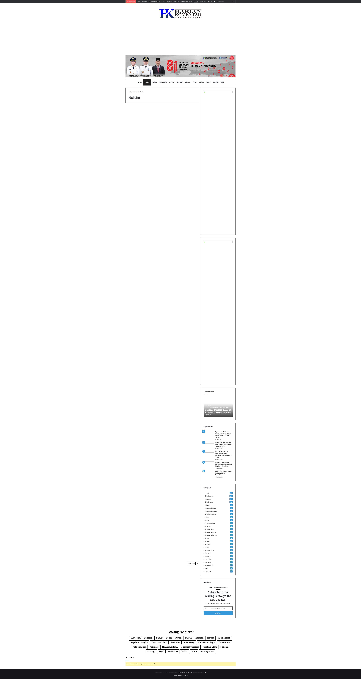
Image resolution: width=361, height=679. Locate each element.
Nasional (154, 82)
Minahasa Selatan (210, 508)
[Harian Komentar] (180, 13)
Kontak (186, 675)
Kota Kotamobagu (210, 514)
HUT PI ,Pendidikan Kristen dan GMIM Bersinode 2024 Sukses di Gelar (223, 454)
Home (131, 92)
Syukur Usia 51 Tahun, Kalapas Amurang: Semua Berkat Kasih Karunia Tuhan (223, 434)
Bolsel (207, 538)
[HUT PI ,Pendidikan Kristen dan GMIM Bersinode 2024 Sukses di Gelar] (209, 454)
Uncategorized (209, 550)
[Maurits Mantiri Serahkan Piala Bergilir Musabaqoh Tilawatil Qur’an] (209, 445)
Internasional (163, 82)
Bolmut (207, 505)
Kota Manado (209, 496)
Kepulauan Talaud (210, 532)
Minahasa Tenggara (211, 511)
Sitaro (207, 517)
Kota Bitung (209, 502)
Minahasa (208, 499)
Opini (222, 82)
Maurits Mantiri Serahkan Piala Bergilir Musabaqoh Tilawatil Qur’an (223, 444)
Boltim (207, 520)
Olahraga (201, 82)
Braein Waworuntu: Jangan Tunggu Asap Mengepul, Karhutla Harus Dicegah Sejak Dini (162, 1)
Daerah (147, 82)
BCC (205, 672)
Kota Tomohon (209, 529)
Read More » (133, 169)
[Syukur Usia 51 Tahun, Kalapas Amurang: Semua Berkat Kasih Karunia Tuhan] (209, 434)
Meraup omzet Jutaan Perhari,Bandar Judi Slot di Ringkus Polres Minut (223, 464)
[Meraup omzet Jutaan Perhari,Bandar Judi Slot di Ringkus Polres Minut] (209, 465)
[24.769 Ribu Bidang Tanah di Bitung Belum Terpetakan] (209, 473)
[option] (218, 406)
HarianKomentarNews (185, 672)
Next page (191, 563)
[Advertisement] (180, 37)
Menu (140, 82)
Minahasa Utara (210, 523)
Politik (194, 82)
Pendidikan (179, 82)
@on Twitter (130, 658)
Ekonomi (171, 82)
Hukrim (208, 82)
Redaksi (180, 675)
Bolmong (207, 526)
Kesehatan (187, 82)
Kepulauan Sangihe (211, 535)
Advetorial (215, 82)
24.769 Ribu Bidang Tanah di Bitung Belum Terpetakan (223, 473)
